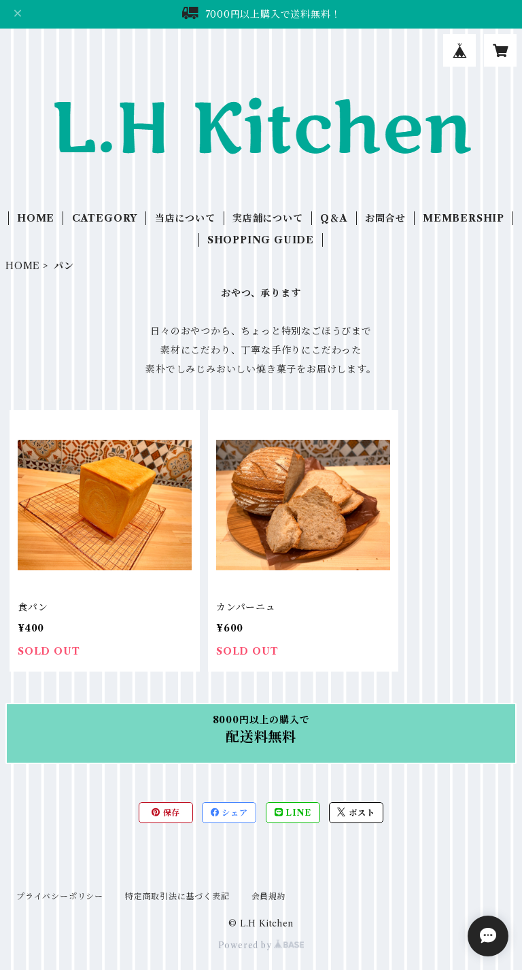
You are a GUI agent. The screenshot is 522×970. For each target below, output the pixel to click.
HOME (35, 218)
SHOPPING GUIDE (260, 240)
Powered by (246, 945)
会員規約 (268, 896)
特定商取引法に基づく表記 (177, 896)
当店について (185, 218)
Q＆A (333, 218)
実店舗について (267, 218)
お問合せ (385, 218)
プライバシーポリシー (59, 896)
